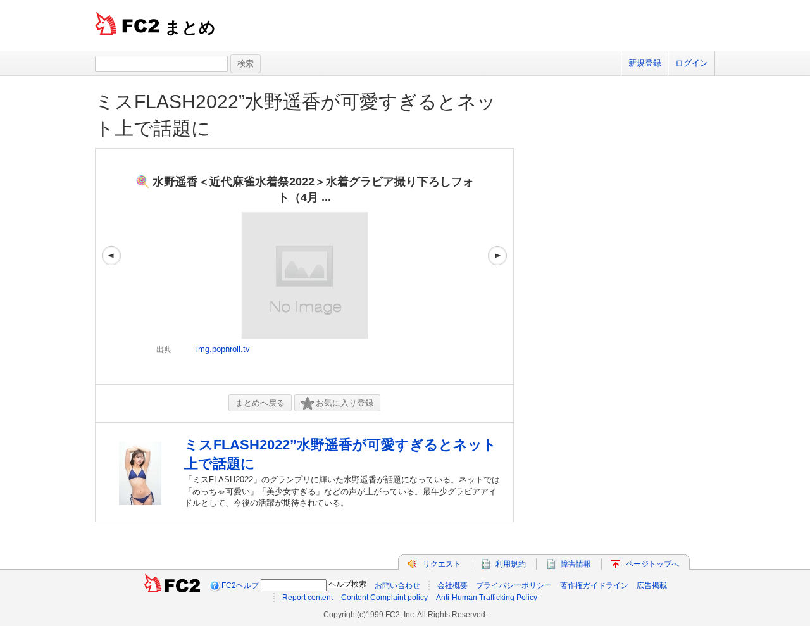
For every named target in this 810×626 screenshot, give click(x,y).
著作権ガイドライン (594, 585)
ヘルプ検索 (347, 584)
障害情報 (576, 564)
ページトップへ (652, 564)
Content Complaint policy (384, 597)
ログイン (691, 63)
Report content (307, 597)
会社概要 (452, 585)
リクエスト (442, 564)
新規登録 (644, 63)
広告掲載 (652, 585)
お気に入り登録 (344, 403)
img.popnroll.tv (223, 349)
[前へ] (111, 266)
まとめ (190, 27)
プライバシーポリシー (514, 585)
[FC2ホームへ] (172, 585)
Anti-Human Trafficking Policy (486, 597)
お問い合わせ (397, 585)
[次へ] (497, 266)
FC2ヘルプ (240, 585)
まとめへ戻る (260, 403)
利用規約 (510, 564)
